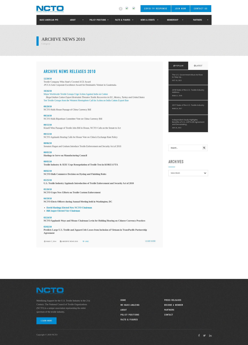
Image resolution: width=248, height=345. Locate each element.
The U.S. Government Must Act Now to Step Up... (187, 75)
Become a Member (173, 305)
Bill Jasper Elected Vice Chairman (63, 211)
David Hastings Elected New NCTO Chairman (69, 207)
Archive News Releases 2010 (70, 71)
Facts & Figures (122, 20)
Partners (197, 20)
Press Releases (172, 300)
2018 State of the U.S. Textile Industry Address (188, 91)
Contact (168, 314)
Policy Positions (98, 20)
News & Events (148, 20)
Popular (179, 65)
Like (87, 241)
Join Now (180, 8)
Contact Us (201, 8)
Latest (199, 65)
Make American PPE (49, 20)
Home (123, 300)
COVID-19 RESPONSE (155, 8)
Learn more (150, 241)
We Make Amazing (130, 305)
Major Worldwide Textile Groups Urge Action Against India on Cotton (76, 94)
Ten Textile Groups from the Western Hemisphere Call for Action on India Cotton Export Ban (86, 100)
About (73, 20)
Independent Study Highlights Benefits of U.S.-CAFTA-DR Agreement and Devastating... (188, 122)
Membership (172, 20)
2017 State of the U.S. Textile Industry (188, 105)
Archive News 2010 (70, 241)
